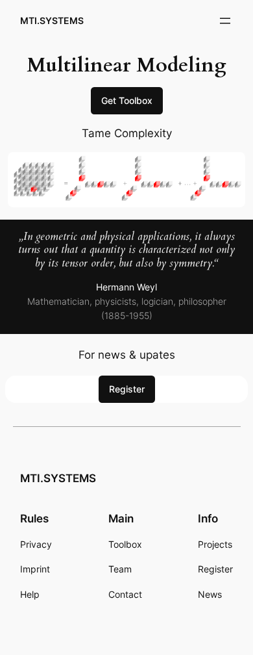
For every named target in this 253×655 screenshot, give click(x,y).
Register (127, 388)
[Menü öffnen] (225, 21)
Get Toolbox (126, 100)
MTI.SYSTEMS (52, 20)
